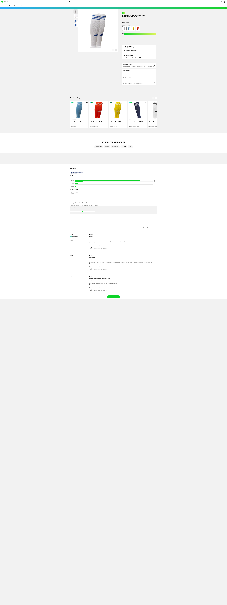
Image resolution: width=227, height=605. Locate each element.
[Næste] (116, 50)
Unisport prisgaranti (129, 55)
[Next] (156, 98)
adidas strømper (115, 146)
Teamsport (107, 146)
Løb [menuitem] (17, 5)
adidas (130, 146)
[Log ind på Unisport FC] (221, 1)
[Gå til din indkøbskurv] (224, 1)
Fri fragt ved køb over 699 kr (131, 50)
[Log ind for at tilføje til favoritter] (123, 34)
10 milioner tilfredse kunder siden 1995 (133, 57)
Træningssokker (99, 146)
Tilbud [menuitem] (31, 5)
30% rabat (124, 146)
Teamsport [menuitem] (26, 5)
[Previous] (153, 98)
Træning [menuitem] (13, 5)
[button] (75, 16)
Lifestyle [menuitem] (21, 5)
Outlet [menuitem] (35, 5)
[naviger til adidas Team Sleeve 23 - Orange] (138, 28)
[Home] (4, 2)
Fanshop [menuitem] (8, 5)
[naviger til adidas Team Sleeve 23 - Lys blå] (129, 28)
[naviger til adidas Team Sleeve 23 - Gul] (133, 28)
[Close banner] (225, 8)
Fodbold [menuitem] (3, 5)
